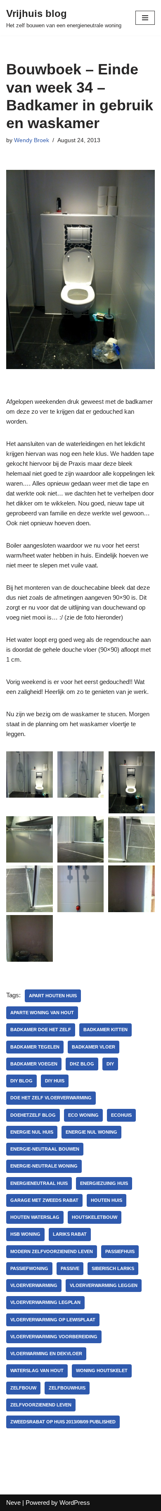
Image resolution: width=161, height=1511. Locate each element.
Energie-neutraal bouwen (44, 1148)
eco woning (83, 1115)
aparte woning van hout (42, 1012)
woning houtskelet (102, 1370)
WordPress (74, 1502)
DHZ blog (82, 1063)
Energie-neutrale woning (44, 1165)
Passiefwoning (29, 1268)
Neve (13, 1502)
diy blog (21, 1080)
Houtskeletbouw (94, 1217)
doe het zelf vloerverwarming (51, 1097)
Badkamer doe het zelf (40, 1029)
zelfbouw (23, 1387)
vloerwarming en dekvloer (46, 1353)
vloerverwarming (33, 1285)
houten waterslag (34, 1217)
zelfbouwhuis (67, 1387)
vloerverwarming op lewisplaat (52, 1319)
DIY (110, 1063)
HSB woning (25, 1234)
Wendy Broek (31, 140)
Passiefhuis (120, 1251)
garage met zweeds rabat (44, 1200)
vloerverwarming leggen (103, 1285)
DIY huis (54, 1080)
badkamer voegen (33, 1063)
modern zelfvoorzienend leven (51, 1251)
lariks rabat (70, 1234)
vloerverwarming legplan (45, 1302)
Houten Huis (106, 1200)
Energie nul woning (91, 1132)
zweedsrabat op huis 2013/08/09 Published (63, 1421)
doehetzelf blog (33, 1115)
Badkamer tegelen (34, 1046)
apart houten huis (53, 995)
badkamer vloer (93, 1046)
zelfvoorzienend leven (40, 1404)
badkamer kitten (105, 1029)
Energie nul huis (31, 1132)
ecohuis (121, 1115)
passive (70, 1268)
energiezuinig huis (104, 1183)
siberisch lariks (113, 1268)
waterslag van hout (37, 1370)
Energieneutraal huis (39, 1183)
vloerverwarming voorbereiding (53, 1336)
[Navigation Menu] (145, 18)
